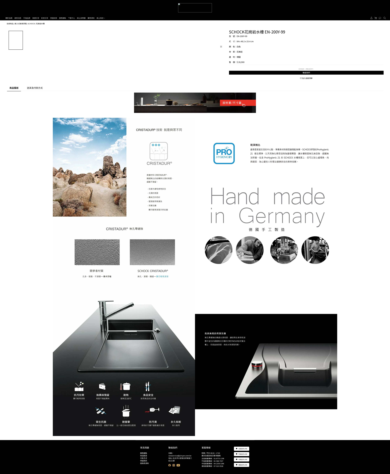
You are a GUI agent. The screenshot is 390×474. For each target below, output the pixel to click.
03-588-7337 (218, 461)
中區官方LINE (242, 459)
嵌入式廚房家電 (21, 23)
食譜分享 (35, 18)
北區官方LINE (242, 449)
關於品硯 (8, 18)
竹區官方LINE (242, 454)
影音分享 (44, 18)
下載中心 (71, 18)
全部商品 (10, 23)
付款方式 (143, 458)
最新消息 (17, 18)
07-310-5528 (218, 466)
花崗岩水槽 (40, 23)
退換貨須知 (144, 463)
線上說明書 (81, 18)
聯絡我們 (306, 72)
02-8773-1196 (219, 458)
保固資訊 (143, 460)
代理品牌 (26, 18)
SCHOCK (31, 23)
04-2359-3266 (219, 463)
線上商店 (100, 18)
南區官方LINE (242, 465)
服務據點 (62, 18)
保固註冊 (53, 18)
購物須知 (91, 18)
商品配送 (143, 455)
